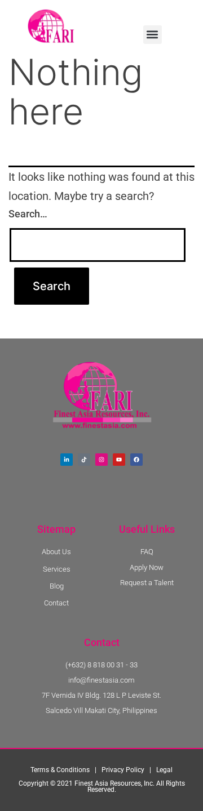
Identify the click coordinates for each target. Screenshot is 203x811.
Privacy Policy (123, 770)
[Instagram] (101, 459)
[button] (152, 34)
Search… (27, 214)
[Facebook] (136, 459)
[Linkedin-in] (66, 459)
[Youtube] (119, 459)
